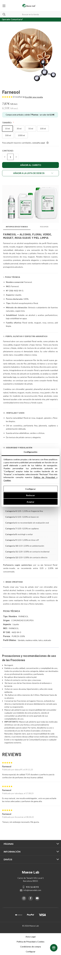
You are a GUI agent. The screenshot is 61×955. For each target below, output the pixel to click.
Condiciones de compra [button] (30, 946)
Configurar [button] (30, 951)
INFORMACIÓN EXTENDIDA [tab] (17, 227)
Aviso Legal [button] (30, 936)
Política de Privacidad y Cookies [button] (30, 941)
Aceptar (30, 501)
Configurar (30, 489)
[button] (33, 97)
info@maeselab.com (32, 890)
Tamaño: (7, 122)
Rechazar (30, 495)
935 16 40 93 (32, 887)
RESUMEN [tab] (44, 227)
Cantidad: (8, 150)
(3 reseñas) (18, 97)
